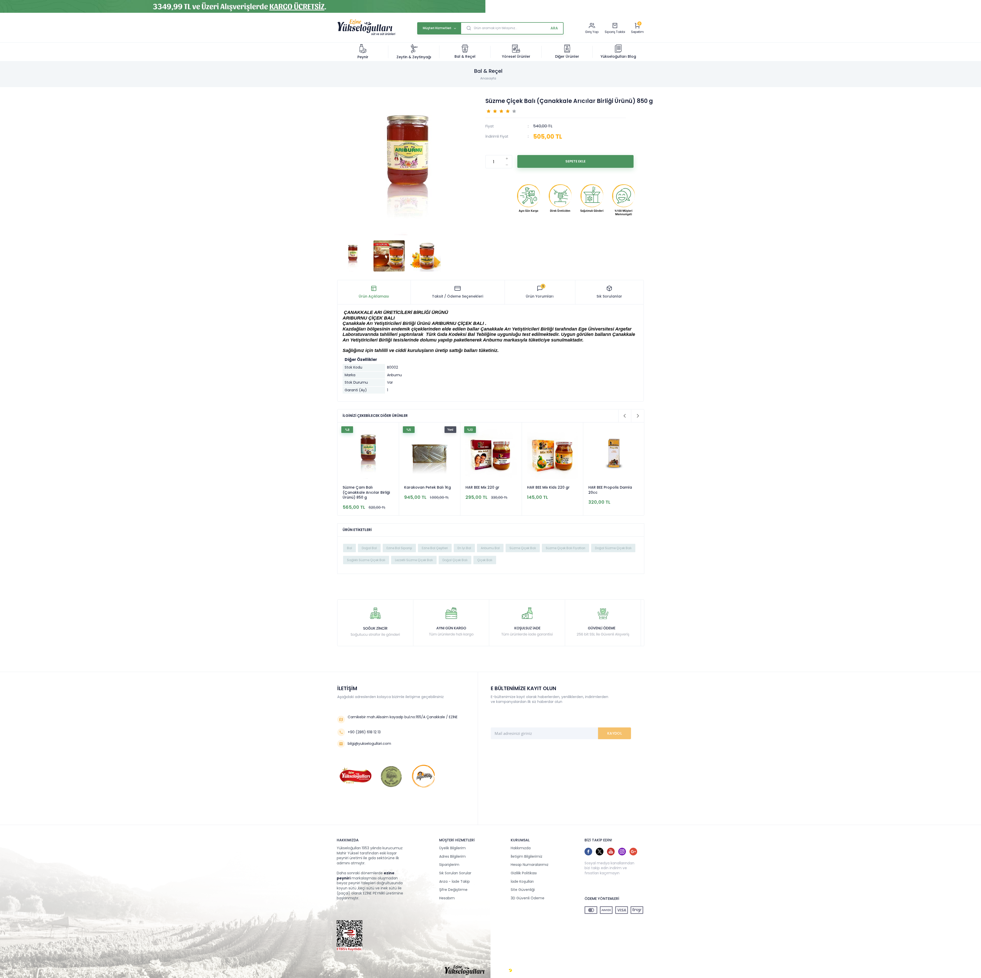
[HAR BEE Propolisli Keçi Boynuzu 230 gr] (613, 454)
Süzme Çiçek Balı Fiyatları (565, 548)
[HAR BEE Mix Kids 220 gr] (491, 454)
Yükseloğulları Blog (618, 56)
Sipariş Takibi (615, 32)
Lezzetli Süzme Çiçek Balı (414, 560)
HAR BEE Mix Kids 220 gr (486, 487)
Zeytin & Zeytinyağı (413, 57)
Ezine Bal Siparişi (399, 548)
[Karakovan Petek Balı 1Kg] (368, 454)
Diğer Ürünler (567, 56)
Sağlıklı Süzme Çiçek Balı (366, 560)
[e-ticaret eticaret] (510, 970)
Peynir (362, 57)
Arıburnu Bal (490, 548)
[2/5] (491, 111)
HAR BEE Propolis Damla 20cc (549, 490)
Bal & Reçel (464, 56)
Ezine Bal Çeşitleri (435, 548)
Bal (349, 548)
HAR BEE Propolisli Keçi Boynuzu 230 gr (608, 490)
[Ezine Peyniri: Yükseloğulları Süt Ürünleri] (366, 34)
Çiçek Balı (484, 560)
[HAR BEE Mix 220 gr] (429, 454)
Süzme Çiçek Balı (522, 548)
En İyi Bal (464, 548)
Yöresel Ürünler (516, 56)
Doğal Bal (369, 548)
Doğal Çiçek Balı (455, 560)
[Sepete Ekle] (575, 161)
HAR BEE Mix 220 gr (421, 487)
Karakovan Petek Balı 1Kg (366, 487)
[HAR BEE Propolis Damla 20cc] (552, 454)
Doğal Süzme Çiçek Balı (613, 548)
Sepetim (637, 32)
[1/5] (488, 111)
